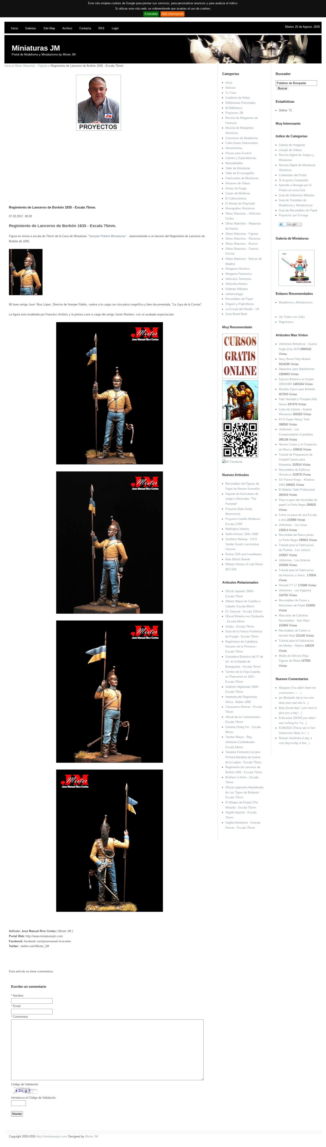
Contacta (85, 28)
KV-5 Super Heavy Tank (294, 419)
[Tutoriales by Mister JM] (240, 419)
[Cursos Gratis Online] (240, 377)
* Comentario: (20, 1016)
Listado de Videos (290, 150)
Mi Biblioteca (233, 108)
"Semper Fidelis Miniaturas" (107, 236)
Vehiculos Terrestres (238, 279)
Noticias (230, 87)
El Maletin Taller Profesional (297, 489)
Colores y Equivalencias (240, 158)
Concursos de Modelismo (241, 138)
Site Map (49, 28)
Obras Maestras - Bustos (241, 243)
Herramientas (233, 148)
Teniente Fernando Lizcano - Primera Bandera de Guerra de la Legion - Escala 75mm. (243, 757)
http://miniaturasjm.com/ (51, 1136)
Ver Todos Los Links (292, 317)
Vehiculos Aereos (236, 283)
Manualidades (234, 163)
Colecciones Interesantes (241, 143)
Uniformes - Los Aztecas (294, 560)
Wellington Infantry (237, 529)
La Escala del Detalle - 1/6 (242, 309)
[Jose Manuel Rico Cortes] (232, 461)
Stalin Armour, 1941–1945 (241, 534)
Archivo (67, 28)
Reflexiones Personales (240, 102)
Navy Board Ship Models (295, 359)
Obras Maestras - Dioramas (243, 238)
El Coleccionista (235, 198)
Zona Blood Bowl (236, 314)
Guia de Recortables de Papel (298, 210)
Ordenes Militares (236, 289)
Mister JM (91, 1136)
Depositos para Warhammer (296, 369)
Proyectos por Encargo (293, 215)
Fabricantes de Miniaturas (242, 178)
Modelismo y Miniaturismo (295, 302)
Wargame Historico (237, 268)
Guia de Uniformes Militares (296, 195)
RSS (101, 28)
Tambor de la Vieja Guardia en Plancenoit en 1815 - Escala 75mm (242, 676)
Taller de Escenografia (239, 173)
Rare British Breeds (237, 559)
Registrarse (286, 322)
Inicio (14, 28)
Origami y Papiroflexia (239, 304)
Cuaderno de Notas (237, 97)
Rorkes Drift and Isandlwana (243, 554)
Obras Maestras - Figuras (31, 65)
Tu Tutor (230, 92)
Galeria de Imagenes (292, 145)
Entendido (151, 14)
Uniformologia (234, 294)
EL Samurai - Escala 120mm (243, 611)
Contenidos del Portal (292, 175)
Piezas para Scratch (238, 153)
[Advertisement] (108, 162)
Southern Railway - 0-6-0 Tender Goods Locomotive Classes (242, 544)
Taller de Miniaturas (237, 168)
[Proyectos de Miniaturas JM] (98, 129)
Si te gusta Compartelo (293, 180)
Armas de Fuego (236, 188)
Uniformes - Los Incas (293, 525)
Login (115, 28)
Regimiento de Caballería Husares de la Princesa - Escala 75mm (241, 646)
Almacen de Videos (237, 183)
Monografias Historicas (240, 208)
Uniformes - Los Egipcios (295, 590)
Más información (172, 14)
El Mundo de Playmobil (240, 203)
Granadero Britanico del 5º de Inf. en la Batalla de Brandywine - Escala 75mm (244, 661)
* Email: (16, 1006)
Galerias (30, 28)
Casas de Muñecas (237, 193)
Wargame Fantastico (238, 273)
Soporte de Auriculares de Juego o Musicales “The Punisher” (241, 499)
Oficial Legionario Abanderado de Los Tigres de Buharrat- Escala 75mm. (244, 792)
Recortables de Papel (239, 299)
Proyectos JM (234, 112)
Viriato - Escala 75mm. (240, 626)
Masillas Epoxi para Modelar (297, 389)
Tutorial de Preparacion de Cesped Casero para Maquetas (295, 459)
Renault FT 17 (288, 585)
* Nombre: (17, 995)
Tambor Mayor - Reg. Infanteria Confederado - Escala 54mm (240, 742)
